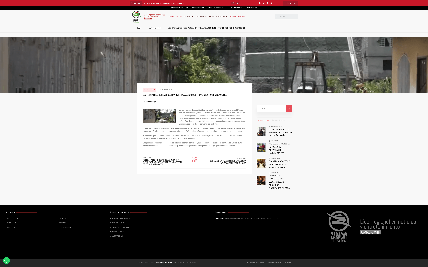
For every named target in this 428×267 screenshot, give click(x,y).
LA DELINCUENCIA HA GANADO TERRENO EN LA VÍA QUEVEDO (164, 3)
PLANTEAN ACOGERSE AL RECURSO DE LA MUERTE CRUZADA (279, 164)
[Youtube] (271, 3)
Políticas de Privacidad (255, 263)
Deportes (62, 223)
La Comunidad (154, 28)
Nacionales (11, 227)
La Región (63, 218)
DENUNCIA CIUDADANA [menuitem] (237, 16)
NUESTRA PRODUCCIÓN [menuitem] (203, 16)
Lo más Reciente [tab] (278, 120)
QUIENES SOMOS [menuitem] (236, 8)
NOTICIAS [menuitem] (187, 16)
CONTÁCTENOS (116, 236)
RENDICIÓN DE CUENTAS (120, 227)
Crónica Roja (12, 223)
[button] (233, 3)
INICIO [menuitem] (172, 16)
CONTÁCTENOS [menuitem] (252, 8)
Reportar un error (274, 263)
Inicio (139, 28)
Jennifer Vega (151, 101)
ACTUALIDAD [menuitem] (220, 16)
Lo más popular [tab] (263, 120)
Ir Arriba (288, 263)
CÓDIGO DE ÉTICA (117, 223)
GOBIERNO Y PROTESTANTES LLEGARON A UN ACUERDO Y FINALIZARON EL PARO (279, 181)
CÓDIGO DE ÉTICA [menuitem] (198, 8)
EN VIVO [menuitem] (179, 16)
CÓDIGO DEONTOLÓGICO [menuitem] (179, 8)
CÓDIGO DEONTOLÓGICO (120, 218)
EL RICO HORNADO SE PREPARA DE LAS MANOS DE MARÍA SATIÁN (280, 132)
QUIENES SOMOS (117, 232)
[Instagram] (267, 3)
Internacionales (65, 227)
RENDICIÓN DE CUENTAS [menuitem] (216, 8)
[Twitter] (263, 3)
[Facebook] (259, 3)
